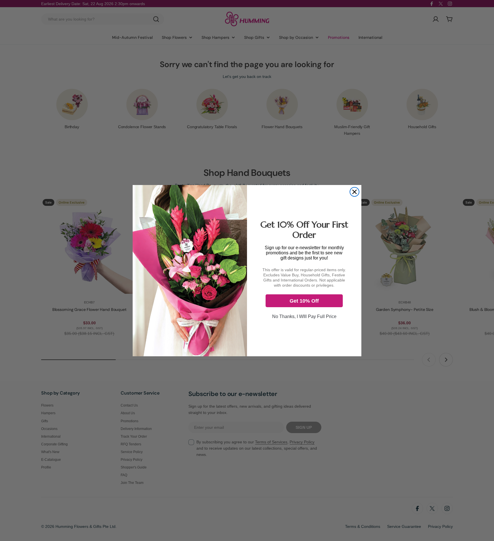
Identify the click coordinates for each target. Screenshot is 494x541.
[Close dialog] (354, 191)
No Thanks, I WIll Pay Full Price (304, 316)
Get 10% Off (304, 301)
